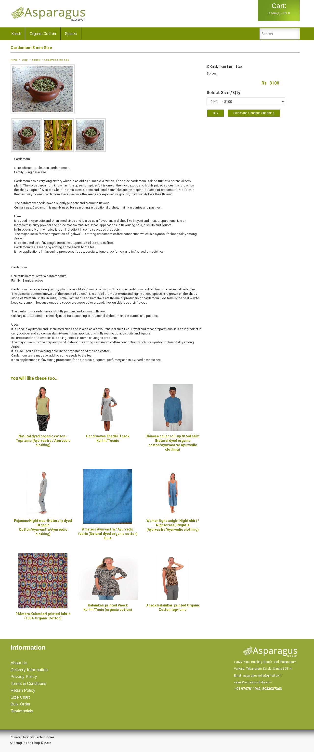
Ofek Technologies (40, 737)
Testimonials (22, 711)
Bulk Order (20, 704)
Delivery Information (29, 669)
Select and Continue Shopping (253, 113)
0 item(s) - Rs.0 (279, 8)
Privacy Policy (24, 676)
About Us (19, 663)
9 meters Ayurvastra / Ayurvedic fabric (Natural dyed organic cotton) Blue (108, 533)
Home (14, 59)
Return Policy (23, 690)
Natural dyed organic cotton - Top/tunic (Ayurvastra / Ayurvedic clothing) (43, 440)
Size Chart (20, 697)
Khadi (16, 33)
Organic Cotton (43, 33)
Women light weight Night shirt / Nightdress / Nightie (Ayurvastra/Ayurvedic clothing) (172, 525)
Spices (71, 33)
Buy (215, 113)
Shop (25, 59)
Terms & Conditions (28, 683)
